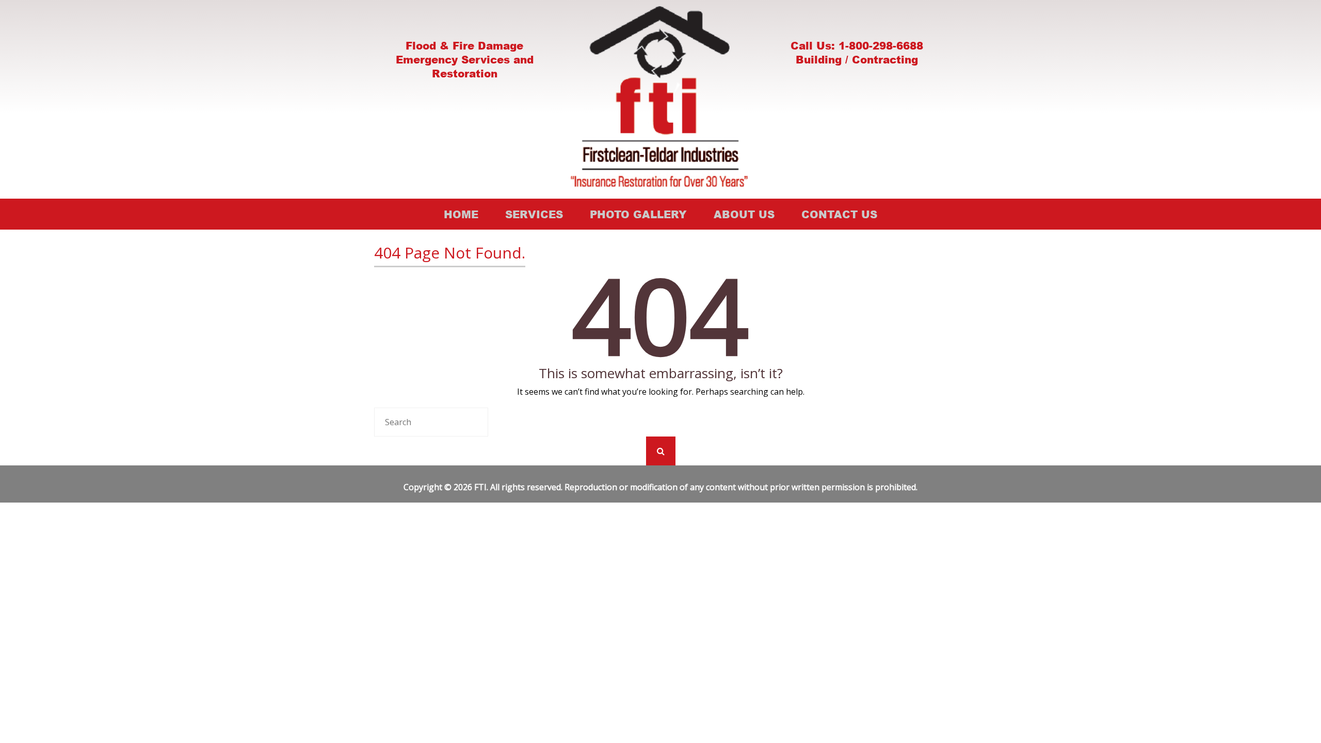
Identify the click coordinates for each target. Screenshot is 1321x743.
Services (534, 214)
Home (461, 214)
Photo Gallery (638, 214)
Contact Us (839, 214)
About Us (744, 214)
